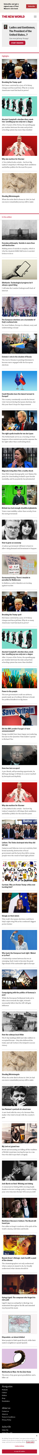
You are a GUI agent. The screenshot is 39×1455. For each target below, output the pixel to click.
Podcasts (5, 1390)
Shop (3, 1398)
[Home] (13, 16)
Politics (4, 1395)
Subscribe (31, 6)
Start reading (17, 43)
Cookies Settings (19, 1446)
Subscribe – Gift (7, 1433)
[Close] (37, 1436)
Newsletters (6, 1401)
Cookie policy (30, 1442)
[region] (19, 1444)
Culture (4, 1393)
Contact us (5, 1411)
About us (5, 1414)
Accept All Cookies (19, 1451)
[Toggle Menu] (35, 17)
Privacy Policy (6, 1420)
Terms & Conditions (8, 1417)
